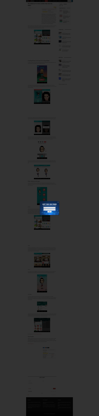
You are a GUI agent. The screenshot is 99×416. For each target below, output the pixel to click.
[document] (49, 208)
